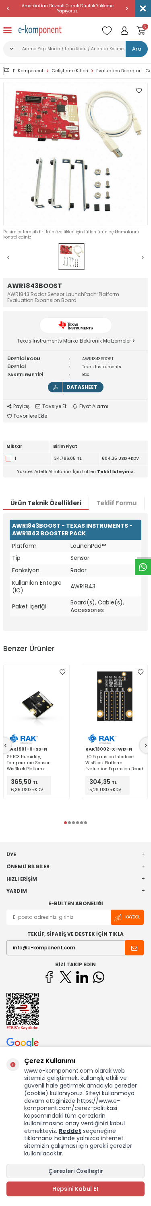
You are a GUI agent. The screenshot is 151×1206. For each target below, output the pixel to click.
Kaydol (132, 917)
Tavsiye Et (54, 406)
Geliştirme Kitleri (70, 71)
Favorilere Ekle (30, 416)
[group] (75, 154)
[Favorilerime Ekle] (62, 672)
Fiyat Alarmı (93, 406)
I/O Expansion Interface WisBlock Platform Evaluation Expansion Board (114, 763)
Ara (136, 49)
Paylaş (21, 406)
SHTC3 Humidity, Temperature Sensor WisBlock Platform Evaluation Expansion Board (36, 763)
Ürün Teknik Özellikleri (45, 503)
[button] (8, 8)
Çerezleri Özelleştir (75, 1171)
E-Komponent (28, 70)
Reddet (70, 1131)
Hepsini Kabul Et (75, 1189)
